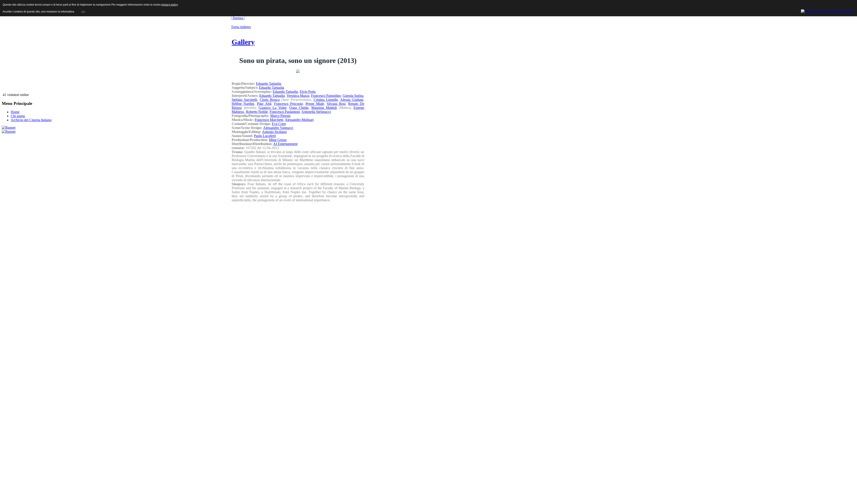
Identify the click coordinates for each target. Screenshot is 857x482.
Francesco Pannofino (326, 96)
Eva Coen (279, 124)
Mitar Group (278, 140)
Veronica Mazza (298, 96)
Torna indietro (241, 27)
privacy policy (169, 4)
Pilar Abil (264, 104)
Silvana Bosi (336, 104)
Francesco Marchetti (269, 120)
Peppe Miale (315, 104)
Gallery (243, 42)
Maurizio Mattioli (324, 108)
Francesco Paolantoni (285, 112)
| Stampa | (238, 18)
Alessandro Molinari (299, 120)
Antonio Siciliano (274, 132)
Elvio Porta (308, 91)
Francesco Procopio (288, 104)
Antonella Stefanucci (316, 112)
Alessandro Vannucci (278, 128)
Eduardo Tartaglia (268, 83)
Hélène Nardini (243, 104)
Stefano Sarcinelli (244, 100)
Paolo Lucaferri (265, 136)
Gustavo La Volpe (272, 108)
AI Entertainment (285, 144)
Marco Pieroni (280, 116)
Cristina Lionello (326, 100)
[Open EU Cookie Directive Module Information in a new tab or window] (827, 10)
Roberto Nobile (257, 112)
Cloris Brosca (270, 100)
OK (83, 11)
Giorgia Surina (353, 96)
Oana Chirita (298, 108)
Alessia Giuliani (351, 100)
